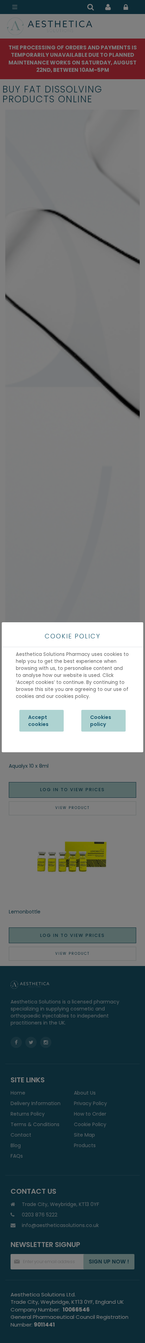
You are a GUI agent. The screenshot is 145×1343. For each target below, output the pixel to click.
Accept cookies (38, 721)
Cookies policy (100, 721)
